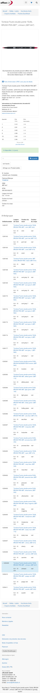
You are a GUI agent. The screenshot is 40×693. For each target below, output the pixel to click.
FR (11, 667)
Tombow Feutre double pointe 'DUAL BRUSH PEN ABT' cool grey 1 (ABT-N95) (24, 350)
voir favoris (6, 164)
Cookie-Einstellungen (9, 651)
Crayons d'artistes (10, 14)
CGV (3, 635)
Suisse (4, 667)
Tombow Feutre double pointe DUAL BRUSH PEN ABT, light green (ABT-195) (24, 389)
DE (8, 667)
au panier (34, 158)
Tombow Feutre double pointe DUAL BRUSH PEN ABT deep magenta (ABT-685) (25, 503)
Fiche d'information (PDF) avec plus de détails (18, 82)
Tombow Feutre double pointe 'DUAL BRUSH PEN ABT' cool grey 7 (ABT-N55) (24, 298)
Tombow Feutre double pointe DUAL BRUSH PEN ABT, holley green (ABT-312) (24, 403)
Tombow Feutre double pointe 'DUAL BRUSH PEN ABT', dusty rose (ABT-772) (24, 529)
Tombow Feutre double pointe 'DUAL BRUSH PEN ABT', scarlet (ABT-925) (24, 588)
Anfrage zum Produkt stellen (11, 168)
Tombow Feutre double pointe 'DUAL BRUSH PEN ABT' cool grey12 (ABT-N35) (24, 272)
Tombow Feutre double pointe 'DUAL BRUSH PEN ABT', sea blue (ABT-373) (25, 415)
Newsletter (5, 625)
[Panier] (31, 3)
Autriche (4, 663)
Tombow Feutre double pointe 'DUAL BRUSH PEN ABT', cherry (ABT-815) (24, 542)
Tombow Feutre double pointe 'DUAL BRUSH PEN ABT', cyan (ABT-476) (24, 452)
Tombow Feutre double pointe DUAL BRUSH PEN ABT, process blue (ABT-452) (25, 440)
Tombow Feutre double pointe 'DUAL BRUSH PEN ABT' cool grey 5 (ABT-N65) (24, 324)
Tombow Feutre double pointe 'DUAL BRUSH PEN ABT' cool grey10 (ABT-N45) (24, 285)
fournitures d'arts (26, 11)
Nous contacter (6, 617)
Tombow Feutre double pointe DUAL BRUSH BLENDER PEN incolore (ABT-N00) (25, 363)
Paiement (5, 647)
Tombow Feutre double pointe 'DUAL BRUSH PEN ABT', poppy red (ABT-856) (24, 576)
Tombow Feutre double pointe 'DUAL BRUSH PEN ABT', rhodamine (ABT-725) (24, 516)
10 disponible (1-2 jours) (10, 150)
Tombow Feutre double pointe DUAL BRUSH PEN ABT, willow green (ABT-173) (24, 376)
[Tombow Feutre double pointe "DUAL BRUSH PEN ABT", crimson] (20, 48)
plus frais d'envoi (20, 144)
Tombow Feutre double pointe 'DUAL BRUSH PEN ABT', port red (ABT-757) (25, 237)
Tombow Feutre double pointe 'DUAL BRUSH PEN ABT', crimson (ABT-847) (25, 564)
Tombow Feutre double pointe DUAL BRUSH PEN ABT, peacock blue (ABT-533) (25, 477)
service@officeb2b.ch (13, 682)
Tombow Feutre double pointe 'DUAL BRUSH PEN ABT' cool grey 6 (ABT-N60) (24, 311)
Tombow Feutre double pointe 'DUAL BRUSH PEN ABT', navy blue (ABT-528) (24, 464)
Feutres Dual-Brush (24, 14)
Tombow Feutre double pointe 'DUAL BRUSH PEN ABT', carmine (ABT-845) (25, 553)
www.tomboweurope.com (8, 113)
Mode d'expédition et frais (10, 643)
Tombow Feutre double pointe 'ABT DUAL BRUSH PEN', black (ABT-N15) (24, 260)
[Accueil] (6, 2)
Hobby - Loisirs (14, 11)
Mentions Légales (7, 621)
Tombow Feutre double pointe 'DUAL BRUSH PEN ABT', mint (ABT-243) (24, 226)
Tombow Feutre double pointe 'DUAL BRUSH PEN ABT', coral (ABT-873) (24, 248)
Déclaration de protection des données (14, 639)
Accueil (5, 11)
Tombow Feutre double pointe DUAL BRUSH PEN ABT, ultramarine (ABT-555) (24, 490)
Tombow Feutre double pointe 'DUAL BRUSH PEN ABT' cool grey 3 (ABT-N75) (24, 337)
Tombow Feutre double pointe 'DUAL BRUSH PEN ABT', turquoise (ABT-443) (24, 427)
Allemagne (5, 659)
